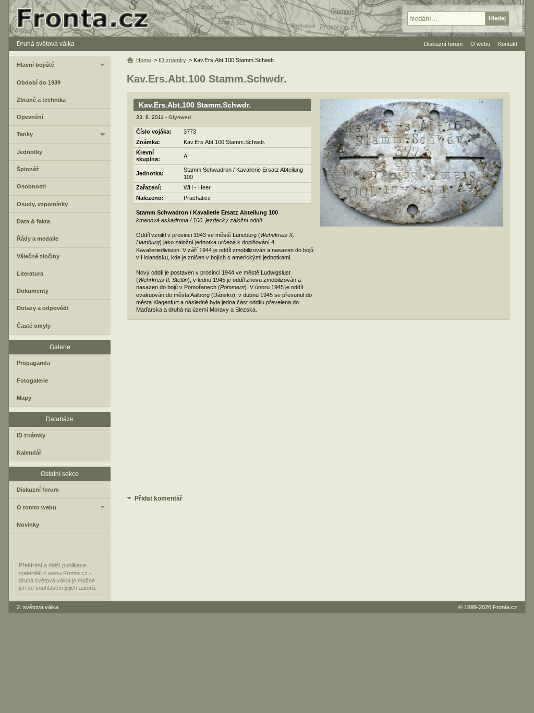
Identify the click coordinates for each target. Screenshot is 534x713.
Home (143, 60)
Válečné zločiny (38, 256)
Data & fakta (33, 221)
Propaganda (33, 363)
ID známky (172, 60)
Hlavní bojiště (35, 65)
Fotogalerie (32, 380)
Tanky (25, 134)
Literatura (30, 273)
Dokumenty (32, 291)
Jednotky (29, 152)
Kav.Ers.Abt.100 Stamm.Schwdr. (195, 105)
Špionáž (28, 169)
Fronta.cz (505, 607)
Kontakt (507, 44)
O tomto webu (36, 507)
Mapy (24, 398)
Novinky (28, 524)
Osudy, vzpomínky (42, 204)
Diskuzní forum (38, 489)
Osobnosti (31, 186)
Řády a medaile (37, 238)
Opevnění (30, 117)
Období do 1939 (38, 82)
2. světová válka (37, 607)
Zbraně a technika (41, 100)
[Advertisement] (318, 409)
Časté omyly (34, 326)
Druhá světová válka (46, 43)
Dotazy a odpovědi (42, 308)
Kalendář (29, 452)
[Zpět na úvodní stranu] (87, 18)
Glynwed (179, 117)
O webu (480, 44)
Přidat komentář (159, 498)
